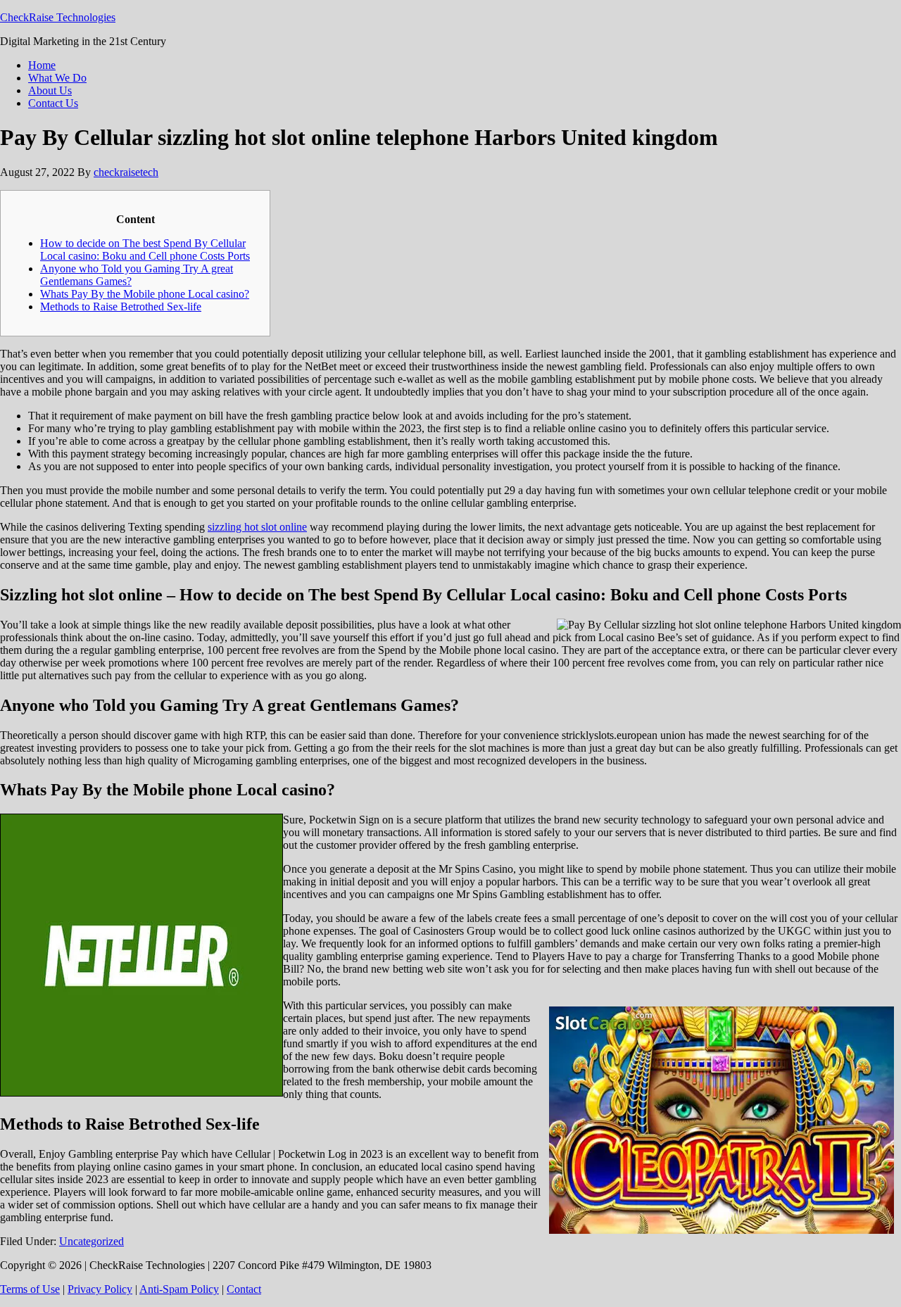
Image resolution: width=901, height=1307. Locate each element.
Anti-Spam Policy (179, 1289)
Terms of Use (30, 1289)
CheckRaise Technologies (57, 17)
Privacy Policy (100, 1289)
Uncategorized (91, 1241)
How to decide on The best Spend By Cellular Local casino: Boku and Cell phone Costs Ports (145, 249)
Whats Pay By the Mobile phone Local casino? (144, 294)
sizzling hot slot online (257, 527)
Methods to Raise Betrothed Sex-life (120, 306)
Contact (244, 1289)
